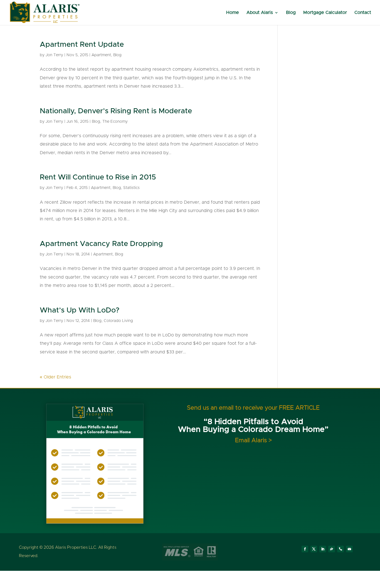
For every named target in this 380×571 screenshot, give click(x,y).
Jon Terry (54, 55)
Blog (291, 13)
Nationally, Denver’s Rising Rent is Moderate (116, 111)
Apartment (101, 55)
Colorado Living (118, 321)
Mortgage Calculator (325, 13)
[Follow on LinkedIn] (322, 549)
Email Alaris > (253, 440)
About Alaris (259, 13)
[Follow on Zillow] (331, 549)
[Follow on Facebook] (305, 549)
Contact (362, 13)
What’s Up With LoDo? (79, 310)
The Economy (115, 122)
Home (232, 13)
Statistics (131, 188)
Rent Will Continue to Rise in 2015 (98, 177)
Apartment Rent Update (82, 44)
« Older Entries (55, 377)
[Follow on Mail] (349, 549)
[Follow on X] (313, 549)
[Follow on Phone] (340, 549)
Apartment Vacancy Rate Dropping (101, 243)
